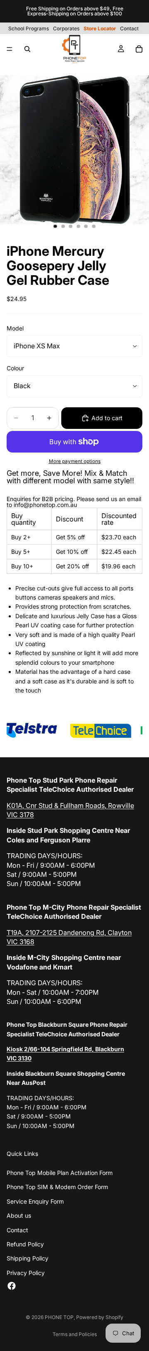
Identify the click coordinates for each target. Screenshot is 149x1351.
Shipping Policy (27, 1258)
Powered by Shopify (99, 1317)
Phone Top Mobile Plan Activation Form (60, 1172)
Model (15, 328)
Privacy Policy (26, 1272)
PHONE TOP (59, 1317)
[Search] (27, 49)
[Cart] (139, 49)
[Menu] (9, 49)
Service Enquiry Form (35, 1201)
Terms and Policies (75, 1334)
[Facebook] (12, 1286)
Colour (15, 368)
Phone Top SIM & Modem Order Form (57, 1186)
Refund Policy (25, 1244)
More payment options (75, 461)
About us (19, 1215)
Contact (17, 1230)
